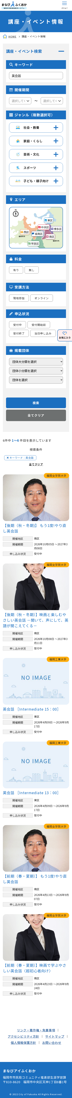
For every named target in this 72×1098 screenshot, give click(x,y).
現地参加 (19, 298)
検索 (36, 403)
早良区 (35, 243)
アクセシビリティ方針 (23, 1036)
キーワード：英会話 (22, 457)
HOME (12, 36)
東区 (50, 220)
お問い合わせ (51, 1042)
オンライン (41, 298)
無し (31, 270)
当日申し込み (43, 333)
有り (16, 270)
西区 (26, 232)
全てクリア (36, 415)
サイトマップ (54, 1036)
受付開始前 (39, 325)
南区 (51, 237)
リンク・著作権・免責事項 (36, 1030)
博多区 (58, 229)
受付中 (17, 325)
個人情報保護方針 (23, 1042)
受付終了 (19, 333)
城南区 (39, 234)
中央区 (45, 227)
